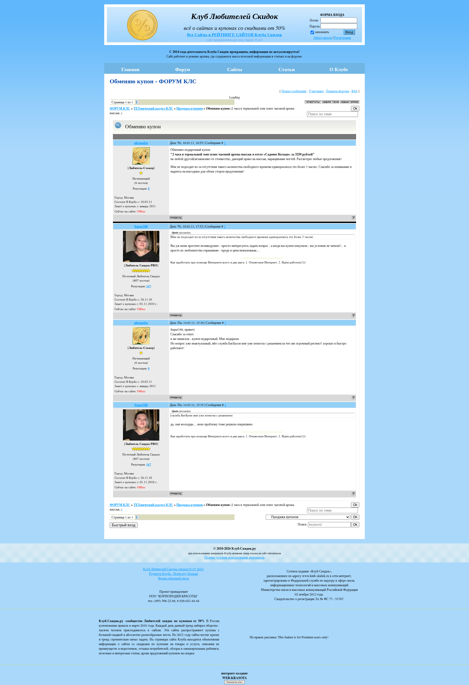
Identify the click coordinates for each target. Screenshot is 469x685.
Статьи (286, 69)
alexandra (141, 143)
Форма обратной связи (173, 578)
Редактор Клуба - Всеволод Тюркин (173, 573)
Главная (130, 69)
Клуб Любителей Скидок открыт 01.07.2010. (173, 569)
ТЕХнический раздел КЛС (153, 108)
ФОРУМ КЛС (120, 108)
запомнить (322, 32)
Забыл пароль (322, 37)
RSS (354, 91)
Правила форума (337, 91)
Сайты (234, 69)
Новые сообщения (293, 91)
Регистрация (342, 37)
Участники (316, 91)
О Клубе (338, 69)
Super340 (141, 226)
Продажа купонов (189, 108)
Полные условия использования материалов (234, 557)
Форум (182, 69)
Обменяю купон (218, 108)
